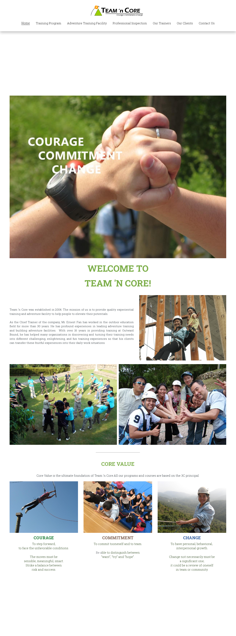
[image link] (118, 10)
